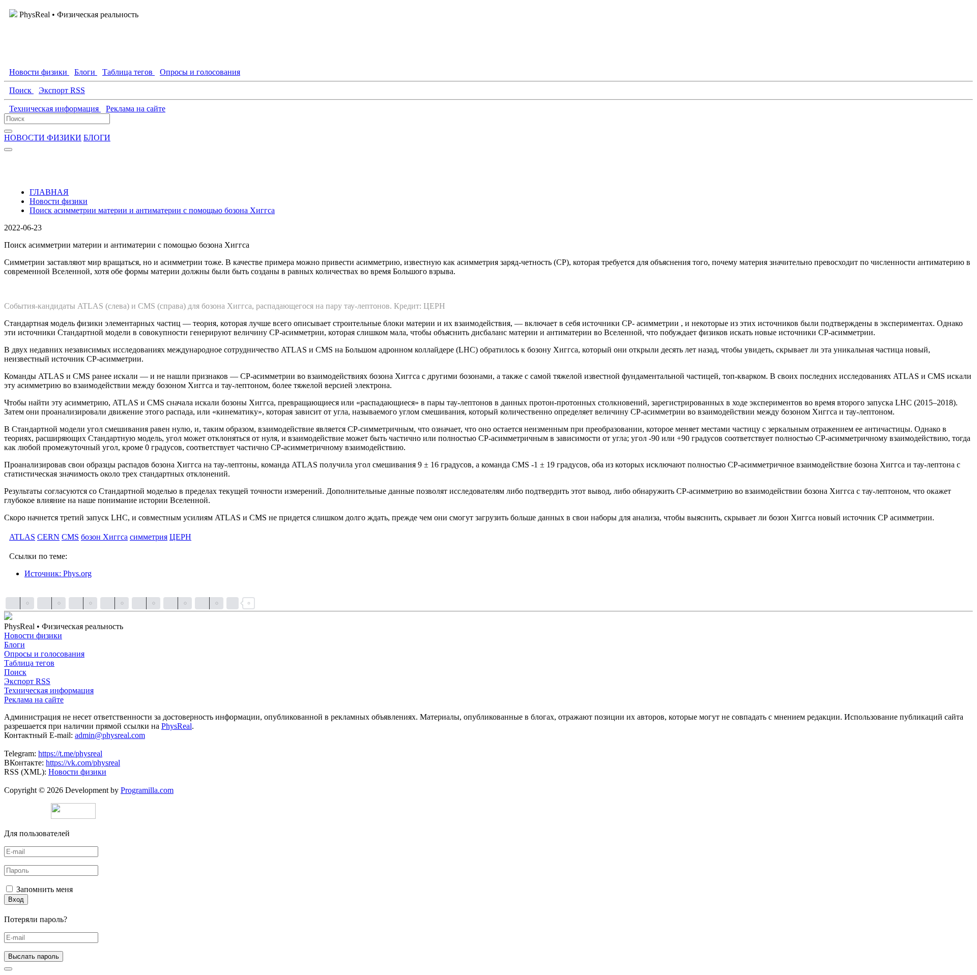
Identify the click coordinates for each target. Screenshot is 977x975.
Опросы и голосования (44, 653)
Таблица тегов (29, 663)
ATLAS (22, 537)
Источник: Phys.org (58, 573)
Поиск (15, 672)
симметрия (148, 537)
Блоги (14, 644)
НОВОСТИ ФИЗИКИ (42, 137)
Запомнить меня (44, 889)
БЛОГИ (96, 137)
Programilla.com (147, 790)
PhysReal (176, 726)
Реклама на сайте (34, 699)
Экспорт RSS (27, 681)
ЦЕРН (180, 537)
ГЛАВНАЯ (49, 192)
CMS (70, 537)
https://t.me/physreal (70, 753)
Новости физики (59, 201)
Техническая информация (49, 690)
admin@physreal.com (110, 735)
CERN (48, 537)
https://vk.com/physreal (83, 762)
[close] (8, 968)
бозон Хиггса (104, 537)
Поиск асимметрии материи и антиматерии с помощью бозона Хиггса (152, 210)
